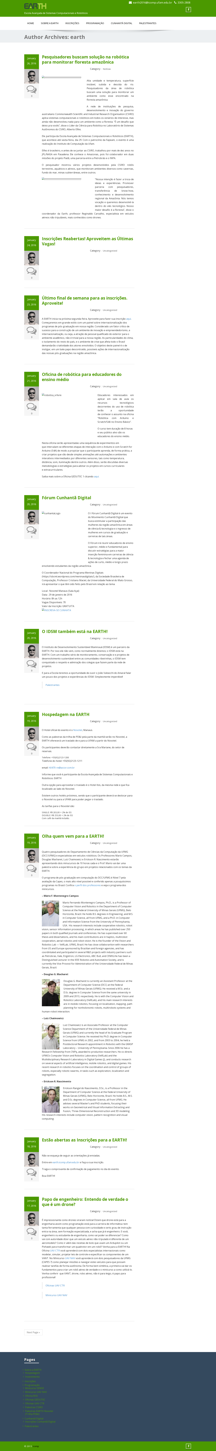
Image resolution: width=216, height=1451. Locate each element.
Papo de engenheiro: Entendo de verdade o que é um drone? (85, 1201)
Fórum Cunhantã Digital (66, 497)
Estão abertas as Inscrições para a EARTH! (84, 1140)
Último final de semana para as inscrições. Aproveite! (84, 300)
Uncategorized (110, 250)
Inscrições (72, 23)
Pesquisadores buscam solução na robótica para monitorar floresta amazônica (85, 59)
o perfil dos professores (87, 885)
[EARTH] (35, 5)
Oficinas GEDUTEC (35, 1399)
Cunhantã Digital (121, 23)
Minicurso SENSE (34, 1388)
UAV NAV (70, 1258)
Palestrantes (147, 23)
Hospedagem (32, 1373)
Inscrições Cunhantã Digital (40, 1421)
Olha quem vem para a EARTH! (73, 836)
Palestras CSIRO (34, 1407)
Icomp (36, 1446)
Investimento (32, 1376)
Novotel (77, 730)
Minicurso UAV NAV (56, 1295)
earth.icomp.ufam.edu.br (65, 1162)
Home (30, 23)
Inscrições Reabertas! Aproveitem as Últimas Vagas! (87, 241)
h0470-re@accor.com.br (62, 767)
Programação (95, 23)
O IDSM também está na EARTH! (75, 631)
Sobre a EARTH (49, 23)
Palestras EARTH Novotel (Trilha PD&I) (39, 1412)
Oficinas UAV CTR (55, 1285)
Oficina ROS (31, 1395)
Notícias (107, 69)
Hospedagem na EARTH (65, 714)
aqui (128, 318)
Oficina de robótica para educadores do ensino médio (82, 376)
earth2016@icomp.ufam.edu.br (152, 2)
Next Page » (33, 1332)
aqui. (96, 476)
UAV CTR (55, 1250)
